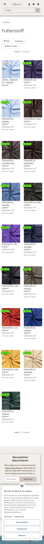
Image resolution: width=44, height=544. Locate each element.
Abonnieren (28, 479)
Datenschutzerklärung (14, 468)
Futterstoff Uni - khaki (32, 202)
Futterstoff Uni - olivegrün (30, 287)
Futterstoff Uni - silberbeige (30, 370)
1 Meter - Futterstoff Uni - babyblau (10, 81)
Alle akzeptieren (22, 522)
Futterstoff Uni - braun (32, 119)
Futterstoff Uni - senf (10, 369)
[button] (29, 4)
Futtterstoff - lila (30, 80)
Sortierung (19, 41)
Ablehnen (22, 535)
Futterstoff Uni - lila (9, 244)
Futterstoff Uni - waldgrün (8, 412)
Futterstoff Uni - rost (10, 327)
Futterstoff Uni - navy (10, 286)
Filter (7, 41)
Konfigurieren (22, 529)
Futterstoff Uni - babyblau (8, 120)
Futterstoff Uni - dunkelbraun (30, 161)
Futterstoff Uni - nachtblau (30, 245)
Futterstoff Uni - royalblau (30, 328)
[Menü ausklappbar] (5, 3)
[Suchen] (37, 10)
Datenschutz (19, 516)
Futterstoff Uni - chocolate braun (8, 161)
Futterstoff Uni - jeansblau (8, 203)
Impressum (8, 516)
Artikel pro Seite (11, 46)
